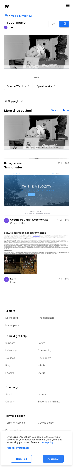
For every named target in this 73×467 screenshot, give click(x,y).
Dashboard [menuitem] (11, 317)
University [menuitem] (11, 350)
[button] (53, 24)
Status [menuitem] (41, 373)
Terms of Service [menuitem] (15, 422)
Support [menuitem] (10, 343)
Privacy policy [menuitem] (13, 430)
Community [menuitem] (44, 350)
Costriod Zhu (17, 223)
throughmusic (13, 163)
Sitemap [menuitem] (42, 394)
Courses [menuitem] (10, 358)
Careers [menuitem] (10, 401)
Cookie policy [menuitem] (46, 422)
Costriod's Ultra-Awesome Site (29, 219)
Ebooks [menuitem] (9, 373)
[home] (7, 7)
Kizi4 (12, 282)
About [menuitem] (8, 394)
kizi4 (13, 278)
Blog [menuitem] (8, 365)
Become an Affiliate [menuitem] (49, 401)
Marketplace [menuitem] (12, 325)
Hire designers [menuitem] (46, 317)
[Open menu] (68, 6)
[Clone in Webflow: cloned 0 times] (64, 24)
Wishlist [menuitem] (42, 365)
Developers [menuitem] (44, 358)
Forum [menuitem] (41, 343)
